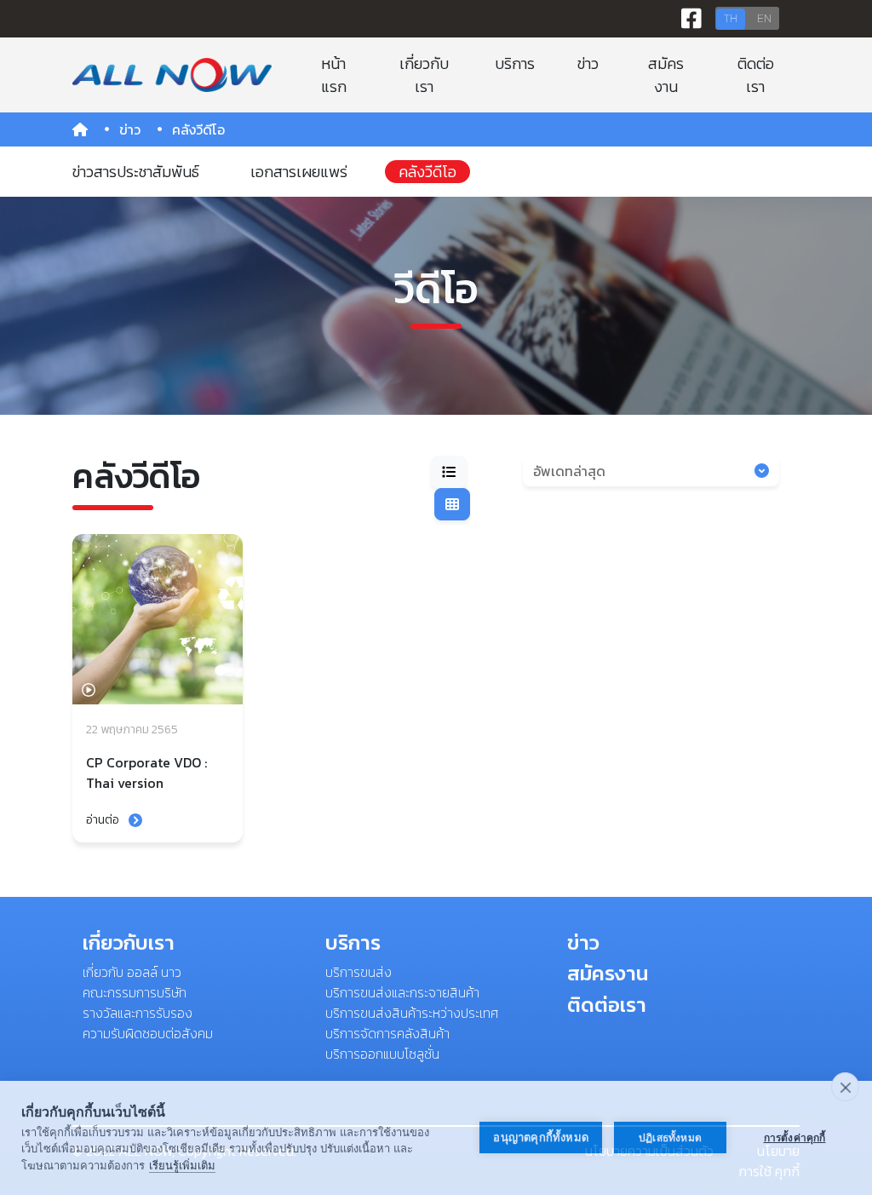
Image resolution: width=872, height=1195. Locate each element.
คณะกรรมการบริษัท (134, 992)
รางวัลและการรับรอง (137, 1013)
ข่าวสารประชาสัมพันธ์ (135, 171)
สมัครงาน (666, 75)
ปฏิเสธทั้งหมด (670, 1138)
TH (730, 18)
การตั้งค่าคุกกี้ (795, 1138)
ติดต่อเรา (755, 75)
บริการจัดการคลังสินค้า (387, 1033)
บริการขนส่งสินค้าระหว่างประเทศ (411, 1013)
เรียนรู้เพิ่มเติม (182, 1165)
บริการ (515, 63)
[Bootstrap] (171, 75)
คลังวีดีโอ (427, 171)
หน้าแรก (334, 75)
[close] (845, 1086)
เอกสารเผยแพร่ (298, 171)
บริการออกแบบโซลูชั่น (382, 1053)
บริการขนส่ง (358, 972)
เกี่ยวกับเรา (424, 75)
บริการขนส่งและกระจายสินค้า (402, 992)
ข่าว (588, 63)
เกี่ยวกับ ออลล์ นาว (132, 972)
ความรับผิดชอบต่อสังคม (148, 1033)
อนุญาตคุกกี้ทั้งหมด (540, 1137)
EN (764, 18)
